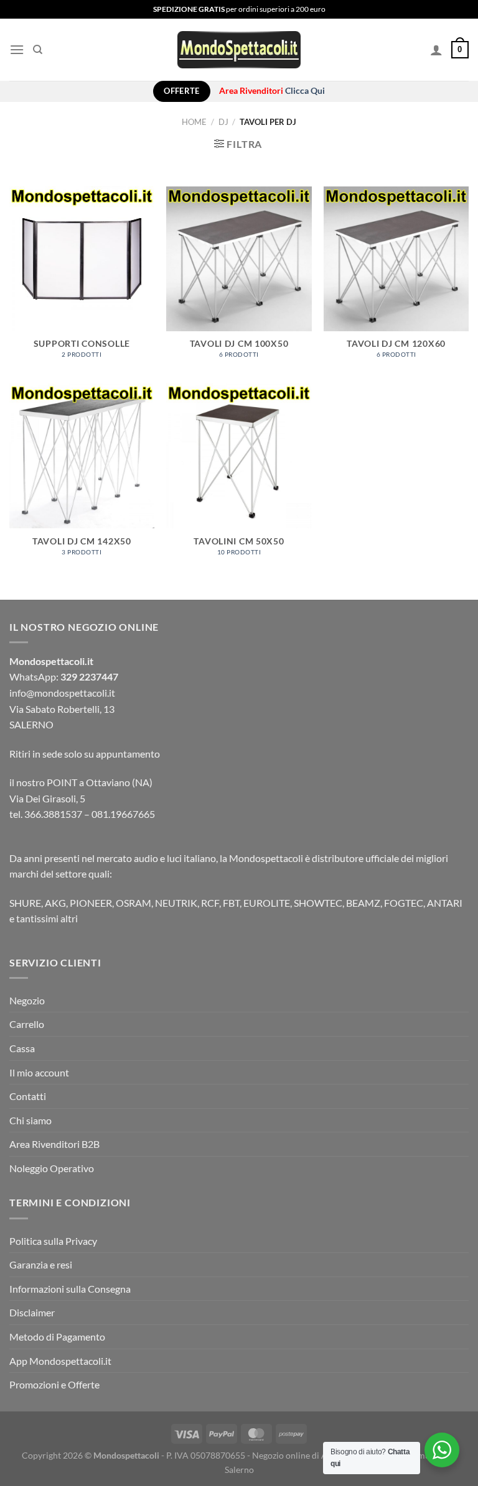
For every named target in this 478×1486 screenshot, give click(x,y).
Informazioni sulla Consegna (70, 1289)
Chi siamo (30, 1120)
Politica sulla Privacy (53, 1241)
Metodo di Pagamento (57, 1336)
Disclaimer (32, 1312)
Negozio (27, 1000)
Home (194, 122)
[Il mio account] (436, 49)
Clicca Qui (305, 91)
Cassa (22, 1048)
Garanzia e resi (40, 1264)
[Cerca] (37, 50)
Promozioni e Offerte (54, 1384)
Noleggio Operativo (51, 1168)
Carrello (26, 1024)
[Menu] (16, 49)
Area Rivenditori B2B (54, 1144)
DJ (223, 122)
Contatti (27, 1096)
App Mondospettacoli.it (60, 1361)
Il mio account (39, 1072)
